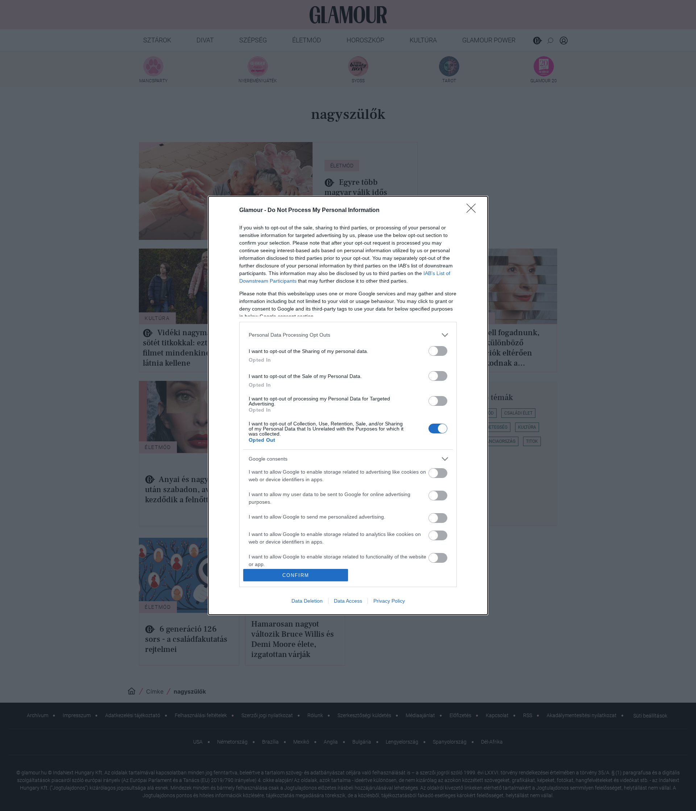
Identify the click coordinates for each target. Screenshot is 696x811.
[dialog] (348, 405)
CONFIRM (295, 575)
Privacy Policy (389, 601)
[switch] (437, 351)
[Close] (473, 210)
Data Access (348, 601)
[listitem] (348, 335)
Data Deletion (307, 601)
